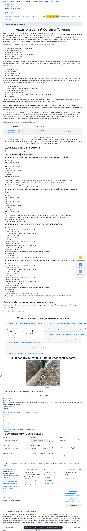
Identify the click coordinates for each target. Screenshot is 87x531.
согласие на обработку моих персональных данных (25, 463)
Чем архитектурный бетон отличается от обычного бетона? (29, 323)
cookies (55, 527)
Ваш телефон (7, 453)
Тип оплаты (7, 445)
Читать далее (7, 406)
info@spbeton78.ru (30, 484)
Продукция (25, 16)
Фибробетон (48, 480)
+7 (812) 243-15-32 (11, 6)
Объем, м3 (61, 437)
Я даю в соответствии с (41, 464)
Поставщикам (75, 16)
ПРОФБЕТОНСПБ (9, 469)
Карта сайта (7, 497)
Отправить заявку (70, 456)
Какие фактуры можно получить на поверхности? (26, 353)
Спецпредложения (52, 16)
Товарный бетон (49, 472)
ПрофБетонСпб (10, 4)
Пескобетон (48, 475)
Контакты (8, 20)
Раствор (47, 477)
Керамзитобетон (49, 483)
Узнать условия (55, 1)
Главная (8, 16)
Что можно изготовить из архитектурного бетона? (26, 342)
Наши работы (64, 16)
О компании (16, 16)
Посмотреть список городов (14, 311)
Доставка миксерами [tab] (12, 154)
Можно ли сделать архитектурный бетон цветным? (26, 348)
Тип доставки (35, 445)
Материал (6, 437)
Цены (43, 16)
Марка (33, 437)
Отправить (73, 506)
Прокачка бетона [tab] (27, 154)
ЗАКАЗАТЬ (67, 131)
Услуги (35, 16)
